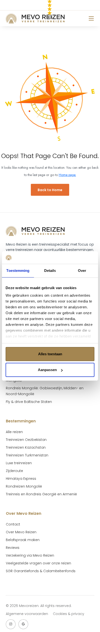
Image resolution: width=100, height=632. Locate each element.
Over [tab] (82, 270)
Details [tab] (50, 270)
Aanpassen (47, 370)
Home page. (67, 174)
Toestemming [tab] (17, 270)
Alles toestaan (50, 354)
